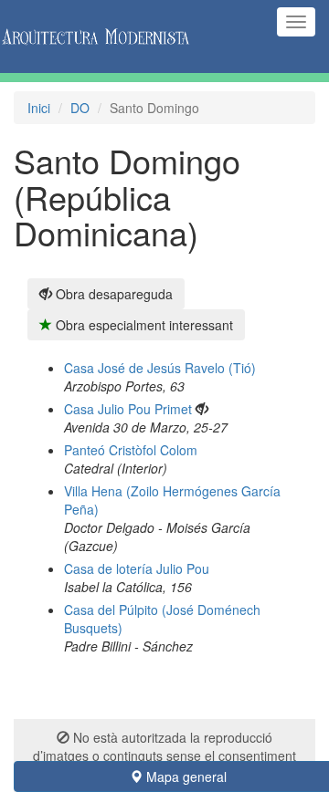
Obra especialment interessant (142, 325)
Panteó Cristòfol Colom (130, 450)
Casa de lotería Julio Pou (136, 568)
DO (80, 108)
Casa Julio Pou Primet (128, 409)
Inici (38, 108)
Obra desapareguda (112, 294)
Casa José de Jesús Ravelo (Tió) (160, 368)
